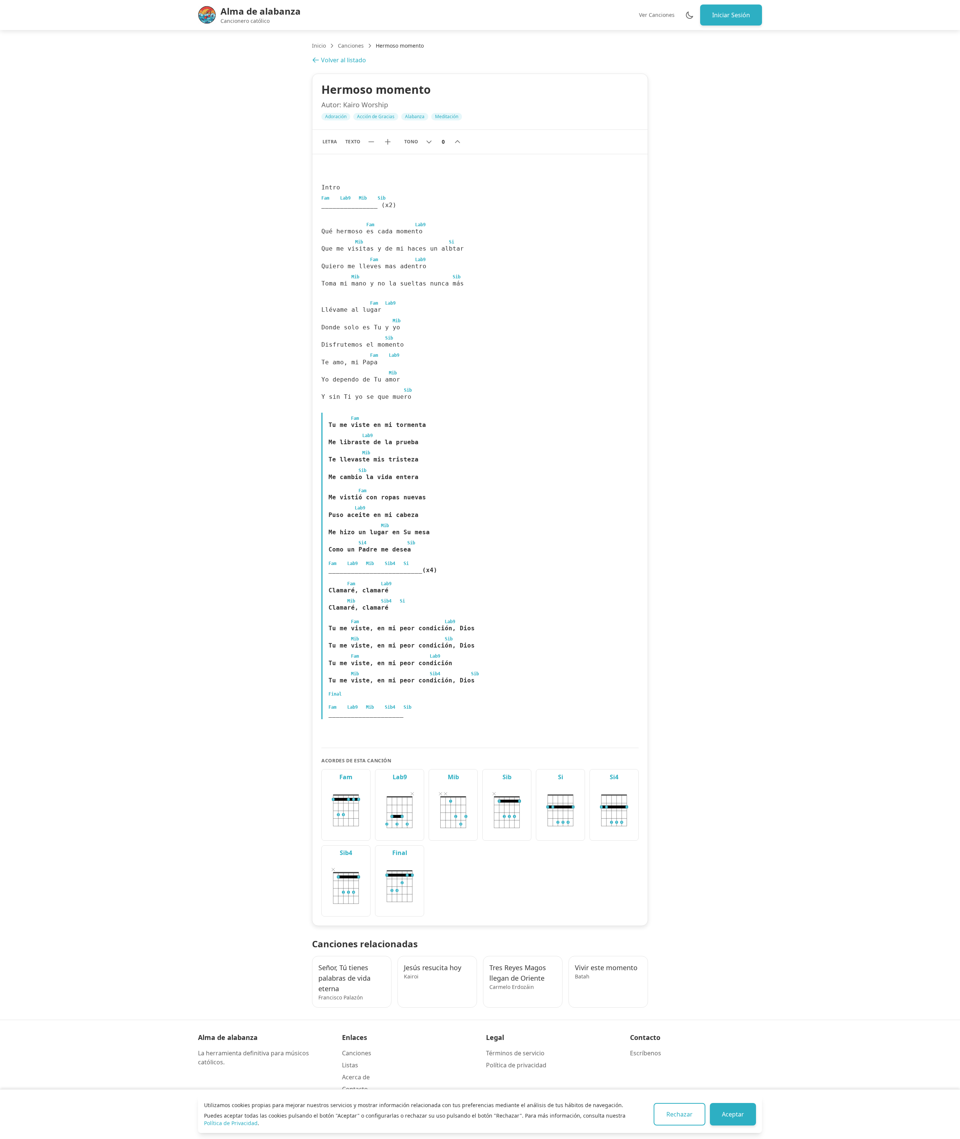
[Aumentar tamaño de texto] (387, 141)
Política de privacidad (516, 1065)
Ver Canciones (657, 14)
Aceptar (733, 1114)
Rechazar (679, 1114)
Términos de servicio (515, 1053)
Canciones (351, 45)
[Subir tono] (457, 141)
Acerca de (356, 1077)
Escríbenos (645, 1053)
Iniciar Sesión (731, 15)
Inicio (319, 45)
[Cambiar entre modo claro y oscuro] (689, 15)
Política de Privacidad (231, 1123)
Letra (329, 141)
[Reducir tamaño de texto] (371, 141)
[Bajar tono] (429, 141)
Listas (350, 1065)
